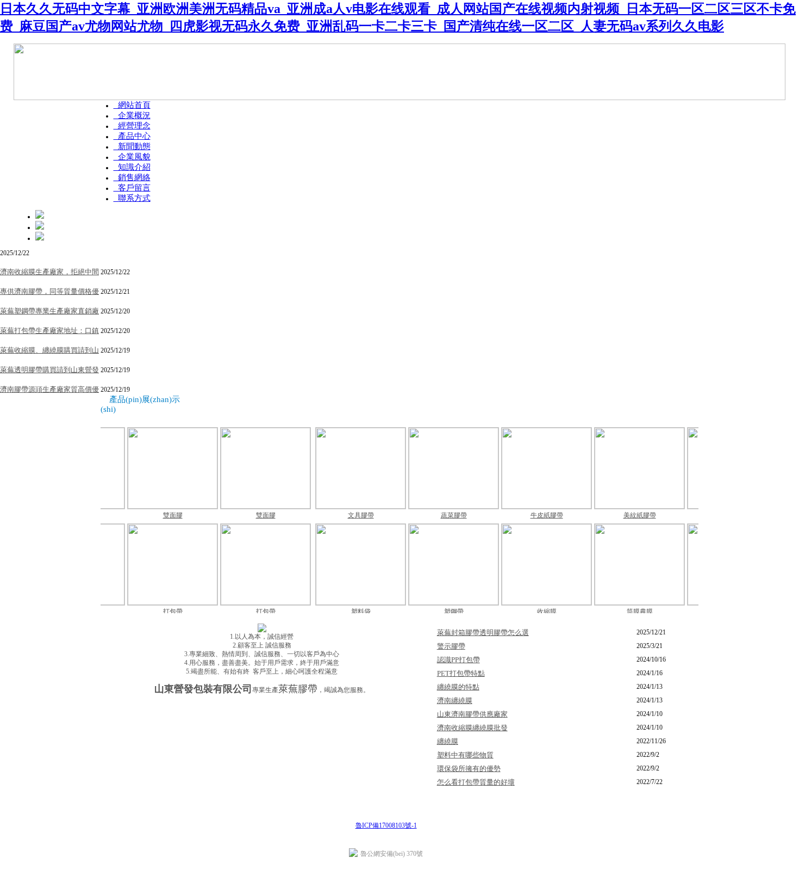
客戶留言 (132, 187)
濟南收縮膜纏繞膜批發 (472, 728)
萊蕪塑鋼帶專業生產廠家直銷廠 (49, 311)
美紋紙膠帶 (601, 515)
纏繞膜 (447, 741)
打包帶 (134, 611)
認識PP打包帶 (458, 660)
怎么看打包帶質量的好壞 (476, 782)
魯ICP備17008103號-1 (386, 825)
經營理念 (132, 125)
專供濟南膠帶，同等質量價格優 (49, 291)
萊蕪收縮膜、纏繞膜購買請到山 (49, 350)
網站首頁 (132, 105)
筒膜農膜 (601, 611)
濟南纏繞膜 (454, 700)
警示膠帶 (694, 515)
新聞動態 (132, 146)
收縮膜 (508, 611)
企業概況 (132, 115)
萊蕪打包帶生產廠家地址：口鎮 (49, 330)
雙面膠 (134, 515)
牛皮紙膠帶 (508, 515)
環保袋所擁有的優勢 (469, 768)
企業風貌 (132, 156)
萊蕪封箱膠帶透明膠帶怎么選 (483, 632)
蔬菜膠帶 (415, 515)
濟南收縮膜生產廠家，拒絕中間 (49, 272)
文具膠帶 (322, 515)
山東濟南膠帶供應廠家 (472, 714)
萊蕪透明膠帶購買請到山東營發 (49, 370)
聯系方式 (132, 198)
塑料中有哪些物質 (465, 755)
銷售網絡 (132, 177)
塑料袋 (322, 611)
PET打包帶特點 (461, 673)
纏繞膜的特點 (458, 687)
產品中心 (132, 136)
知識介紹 (132, 167)
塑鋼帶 (415, 611)
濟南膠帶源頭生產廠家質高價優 (49, 389)
